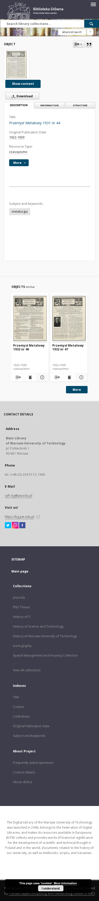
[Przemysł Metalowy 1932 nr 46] (30, 318)
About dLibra (22, 782)
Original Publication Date (31, 726)
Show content (23, 84)
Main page (19, 571)
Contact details (24, 772)
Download (24, 96)
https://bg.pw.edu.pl (19, 517)
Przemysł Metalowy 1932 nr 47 (68, 347)
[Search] (91, 24)
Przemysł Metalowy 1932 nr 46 (29, 347)
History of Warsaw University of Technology (45, 636)
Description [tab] (19, 105)
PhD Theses (21, 607)
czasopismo (18, 152)
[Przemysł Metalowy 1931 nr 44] (16, 64)
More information (65, 883)
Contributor (21, 716)
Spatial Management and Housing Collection (45, 655)
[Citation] (89, 44)
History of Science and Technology (38, 626)
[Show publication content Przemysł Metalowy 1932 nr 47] (69, 377)
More (77, 389)
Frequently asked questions (33, 762)
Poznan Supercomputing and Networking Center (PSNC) (52, 893)
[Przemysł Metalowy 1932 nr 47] (69, 318)
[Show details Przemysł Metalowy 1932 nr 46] (42, 377)
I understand (51, 888)
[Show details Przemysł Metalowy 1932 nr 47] (81, 377)
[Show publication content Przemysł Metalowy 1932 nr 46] (30, 377)
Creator (18, 707)
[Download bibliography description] (17, 377)
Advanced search (72, 32)
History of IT (22, 617)
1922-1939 (16, 137)
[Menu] (93, 4)
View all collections (26, 670)
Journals (19, 597)
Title (16, 697)
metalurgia (20, 211)
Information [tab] (49, 105)
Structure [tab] (80, 105)
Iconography (22, 646)
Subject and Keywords (29, 736)
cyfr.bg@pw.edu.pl (18, 495)
